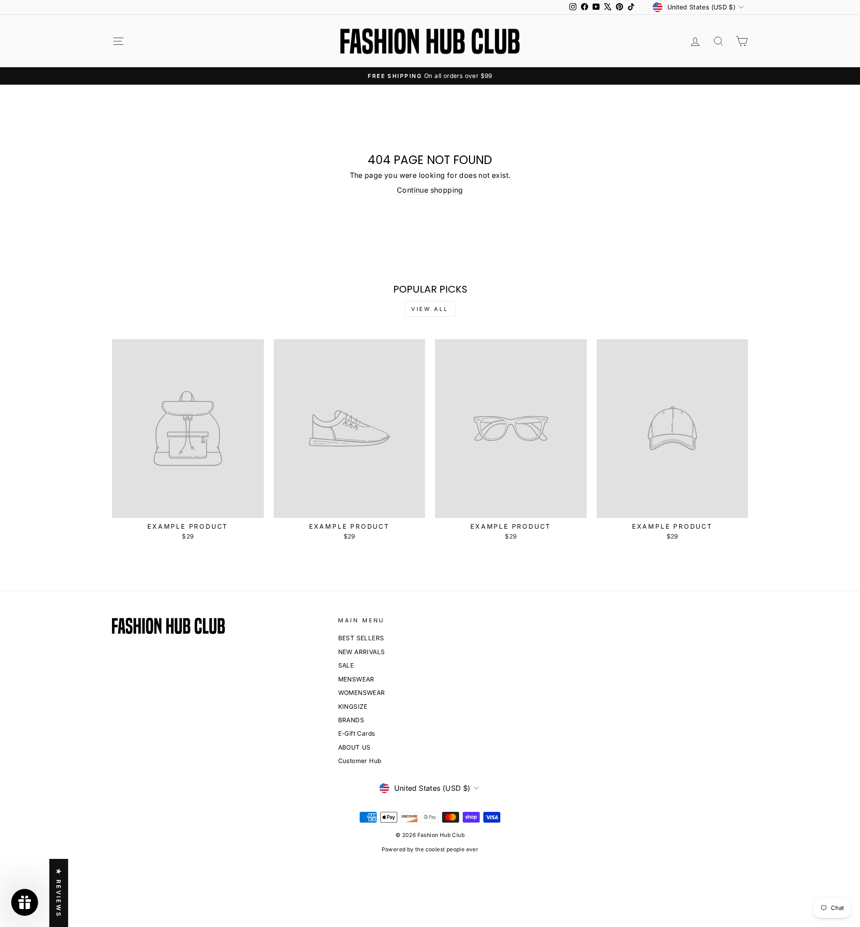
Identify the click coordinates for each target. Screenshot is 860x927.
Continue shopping (430, 189)
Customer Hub (360, 760)
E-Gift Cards (356, 733)
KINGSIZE (353, 706)
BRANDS (351, 720)
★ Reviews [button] (58, 893)
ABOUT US (354, 747)
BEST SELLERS (361, 638)
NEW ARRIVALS (361, 651)
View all (430, 309)
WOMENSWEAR (361, 692)
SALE (346, 665)
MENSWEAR (356, 679)
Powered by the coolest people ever (430, 849)
